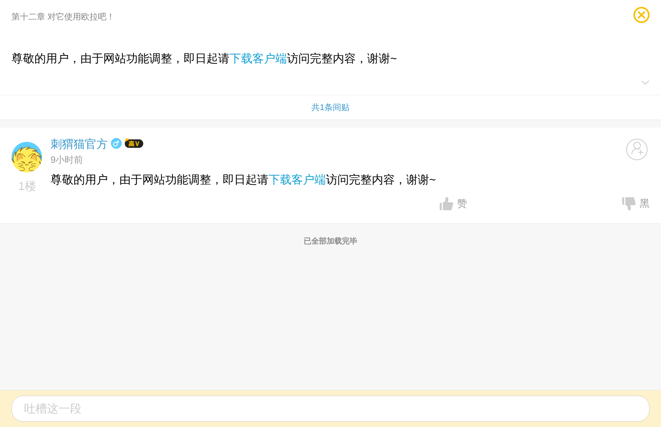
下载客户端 (258, 58)
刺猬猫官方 (79, 144)
